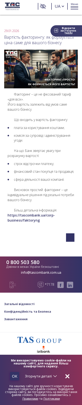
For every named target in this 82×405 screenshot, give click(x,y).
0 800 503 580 (23, 262)
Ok (14, 376)
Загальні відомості (19, 304)
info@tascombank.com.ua (41, 272)
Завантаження (16, 319)
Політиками (51, 399)
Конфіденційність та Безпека (27, 311)
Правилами (30, 399)
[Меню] (74, 6)
